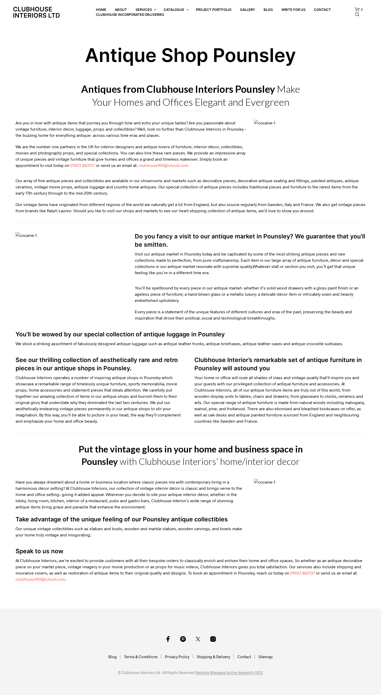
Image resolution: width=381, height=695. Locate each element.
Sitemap (265, 656)
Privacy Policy (177, 656)
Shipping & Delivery (213, 656)
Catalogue (174, 10)
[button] (359, 9)
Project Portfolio (213, 10)
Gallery (247, 10)
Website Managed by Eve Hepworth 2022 (229, 673)
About (121, 10)
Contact (322, 10)
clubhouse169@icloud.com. (163, 165)
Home (101, 10)
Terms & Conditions (141, 656)
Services (144, 10)
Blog (268, 10)
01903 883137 (82, 165)
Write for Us (293, 10)
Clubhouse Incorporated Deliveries (130, 14)
